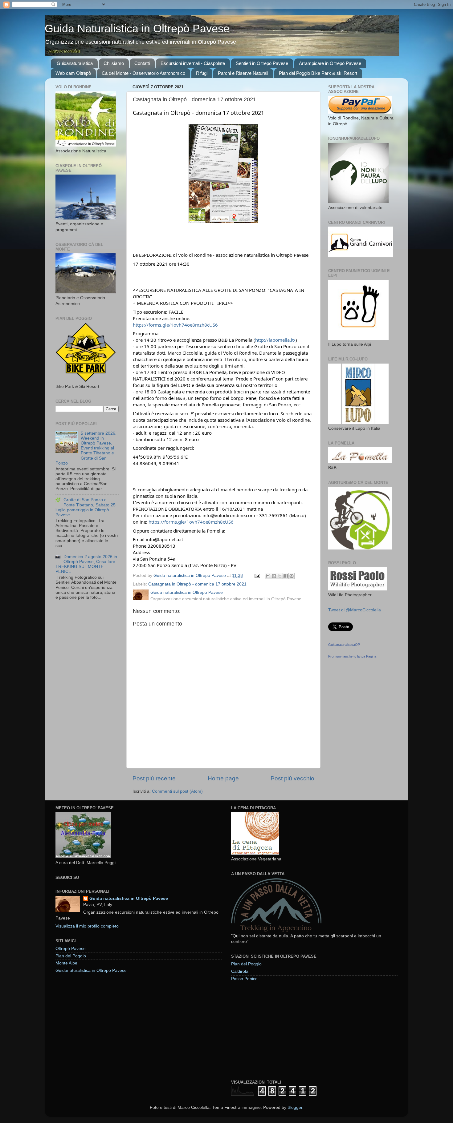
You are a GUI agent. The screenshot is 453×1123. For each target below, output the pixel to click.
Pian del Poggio (70, 956)
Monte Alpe (66, 963)
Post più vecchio (292, 778)
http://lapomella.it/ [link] (275, 340)
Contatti (142, 63)
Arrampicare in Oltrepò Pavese (330, 63)
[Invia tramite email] (268, 576)
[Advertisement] (277, 1030)
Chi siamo (114, 63)
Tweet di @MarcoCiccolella (354, 610)
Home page (223, 778)
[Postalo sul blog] (274, 576)
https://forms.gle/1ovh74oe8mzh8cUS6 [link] (175, 325)
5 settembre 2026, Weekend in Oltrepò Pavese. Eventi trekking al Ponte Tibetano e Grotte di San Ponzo (85, 448)
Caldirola (239, 971)
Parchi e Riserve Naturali (243, 73)
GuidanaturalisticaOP (344, 644)
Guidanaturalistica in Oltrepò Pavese (91, 970)
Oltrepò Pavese (70, 948)
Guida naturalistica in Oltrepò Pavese (128, 898)
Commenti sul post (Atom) (177, 791)
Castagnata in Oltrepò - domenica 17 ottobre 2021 (197, 584)
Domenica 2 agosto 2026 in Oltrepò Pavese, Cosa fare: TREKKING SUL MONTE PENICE (86, 564)
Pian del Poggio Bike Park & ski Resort (318, 73)
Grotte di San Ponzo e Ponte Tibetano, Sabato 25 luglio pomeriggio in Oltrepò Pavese (85, 507)
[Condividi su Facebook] (286, 576)
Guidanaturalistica (75, 63)
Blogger (295, 1107)
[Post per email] (256, 575)
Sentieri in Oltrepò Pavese (262, 63)
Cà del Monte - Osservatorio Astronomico (143, 73)
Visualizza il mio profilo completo (87, 926)
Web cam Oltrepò (73, 73)
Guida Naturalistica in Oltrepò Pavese (137, 28)
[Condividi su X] (280, 576)
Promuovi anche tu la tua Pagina (352, 656)
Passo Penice (244, 978)
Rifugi (201, 73)
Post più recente (154, 778)
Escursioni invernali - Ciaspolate (193, 63)
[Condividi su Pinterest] (291, 576)
